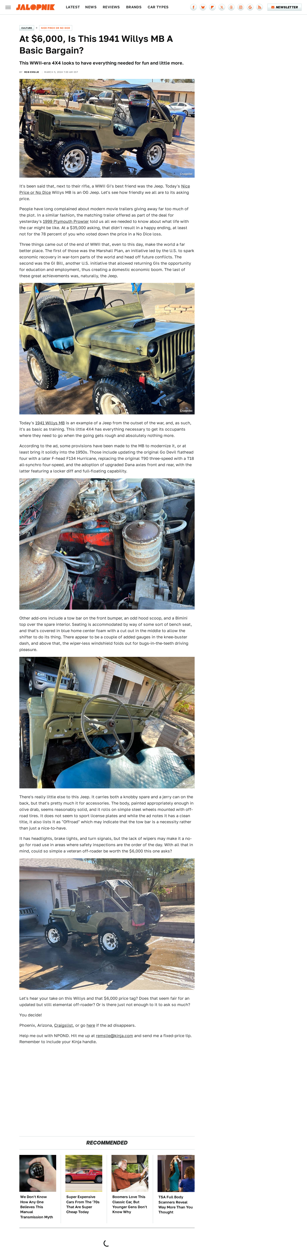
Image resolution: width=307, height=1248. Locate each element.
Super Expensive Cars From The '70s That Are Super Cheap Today (83, 1204)
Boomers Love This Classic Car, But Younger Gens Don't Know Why (129, 1204)
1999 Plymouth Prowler (66, 221)
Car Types (158, 7)
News (91, 7)
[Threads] (231, 7)
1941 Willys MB (50, 422)
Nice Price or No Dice (55, 28)
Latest (73, 7)
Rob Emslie (31, 72)
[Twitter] (221, 7)
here (91, 1025)
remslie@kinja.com (114, 1035)
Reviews (111, 7)
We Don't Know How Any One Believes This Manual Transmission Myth (36, 1207)
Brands (134, 7)
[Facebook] (193, 7)
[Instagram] (240, 7)
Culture (26, 28)
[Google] (250, 7)
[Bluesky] (203, 7)
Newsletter (287, 7)
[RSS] (259, 7)
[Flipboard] (212, 7)
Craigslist (63, 1025)
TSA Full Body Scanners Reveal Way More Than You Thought (175, 1204)
